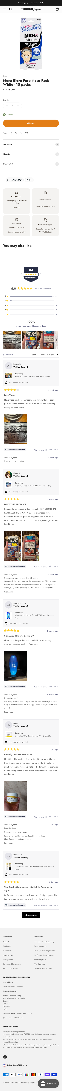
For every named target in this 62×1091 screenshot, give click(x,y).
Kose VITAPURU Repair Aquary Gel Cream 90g (33, 736)
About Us (6, 942)
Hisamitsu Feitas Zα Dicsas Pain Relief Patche (32, 376)
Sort (34, 354)
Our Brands (7, 946)
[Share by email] (26, 133)
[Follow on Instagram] (5, 1057)
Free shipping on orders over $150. (31, 3)
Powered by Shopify (28, 1082)
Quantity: (6, 100)
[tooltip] (15, 449)
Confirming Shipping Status (43, 955)
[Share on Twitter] (16, 133)
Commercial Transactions (11, 964)
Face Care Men (14, 179)
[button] (12, 340)
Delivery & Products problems (44, 950)
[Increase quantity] (18, 106)
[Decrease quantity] (7, 106)
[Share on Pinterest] (21, 133)
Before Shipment (40, 959)
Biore (5, 76)
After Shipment (39, 964)
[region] (31, 340)
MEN (29, 179)
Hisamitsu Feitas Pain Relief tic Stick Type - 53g (33, 485)
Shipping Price (8, 955)
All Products (7, 950)
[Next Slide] (56, 340)
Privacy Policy (8, 959)
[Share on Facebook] (11, 133)
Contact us (47, 231)
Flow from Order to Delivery (44, 942)
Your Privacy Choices (10, 968)
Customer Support (40, 946)
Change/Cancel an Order (43, 968)
